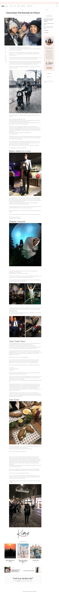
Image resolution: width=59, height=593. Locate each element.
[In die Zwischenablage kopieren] (5, 60)
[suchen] (34, 6)
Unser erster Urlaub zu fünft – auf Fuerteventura (35, 561)
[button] (6, 552)
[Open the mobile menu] (57, 6)
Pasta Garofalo (46, 32)
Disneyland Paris (23, 560)
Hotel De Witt (15, 53)
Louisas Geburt (46, 30)
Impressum (24, 591)
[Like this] (5, 62)
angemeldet (18, 580)
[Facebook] (5, 52)
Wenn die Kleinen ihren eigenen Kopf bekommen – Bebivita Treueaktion (48, 20)
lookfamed (34, 591)
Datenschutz (27, 591)
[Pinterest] (5, 56)
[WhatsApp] (5, 58)
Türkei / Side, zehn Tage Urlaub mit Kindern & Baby (10, 561)
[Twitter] (5, 54)
